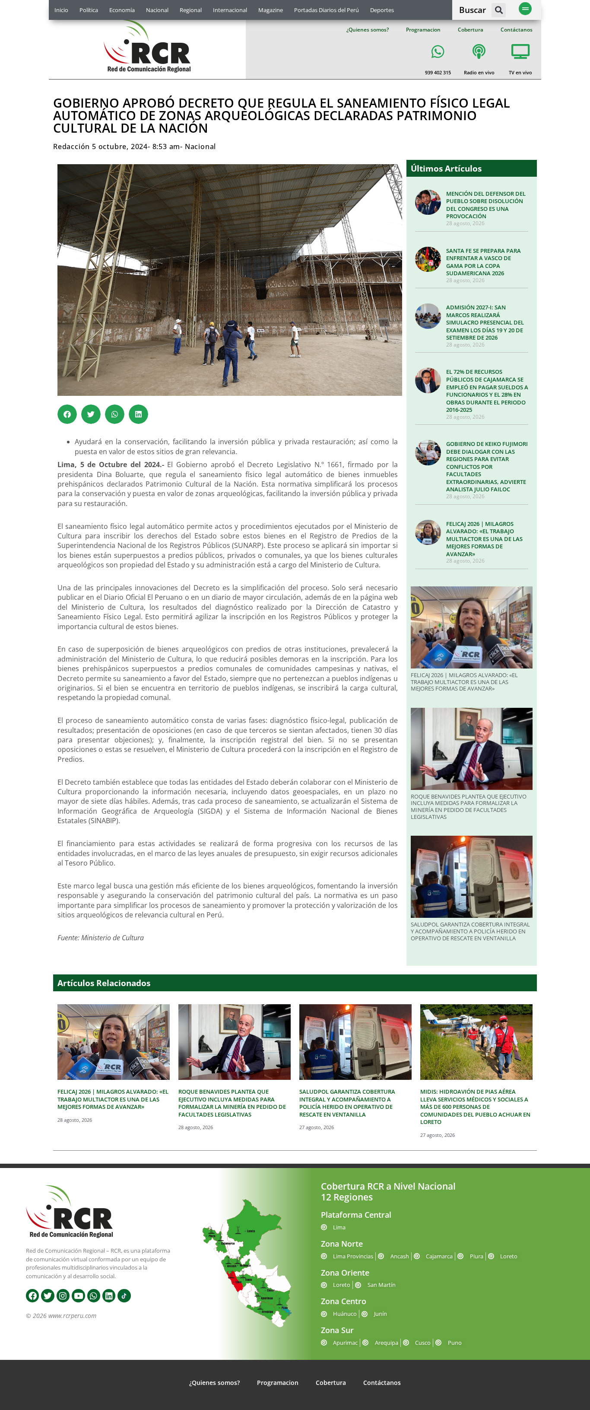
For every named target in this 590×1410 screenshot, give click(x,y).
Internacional (230, 10)
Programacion (423, 29)
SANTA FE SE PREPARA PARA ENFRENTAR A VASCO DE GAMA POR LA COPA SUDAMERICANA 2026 (483, 262)
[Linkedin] (108, 1295)
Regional (191, 10)
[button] (499, 10)
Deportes (382, 10)
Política (88, 10)
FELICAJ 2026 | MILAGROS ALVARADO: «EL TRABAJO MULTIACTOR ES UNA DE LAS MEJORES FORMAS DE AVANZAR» (484, 539)
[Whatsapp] (93, 1295)
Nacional (157, 10)
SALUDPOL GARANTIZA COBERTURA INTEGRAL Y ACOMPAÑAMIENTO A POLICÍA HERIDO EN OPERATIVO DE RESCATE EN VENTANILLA (470, 931)
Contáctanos (517, 29)
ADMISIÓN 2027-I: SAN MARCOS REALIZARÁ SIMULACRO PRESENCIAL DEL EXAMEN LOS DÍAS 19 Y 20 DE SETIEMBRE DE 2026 (485, 322)
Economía (122, 10)
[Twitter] (47, 1295)
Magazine (270, 10)
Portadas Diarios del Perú (326, 10)
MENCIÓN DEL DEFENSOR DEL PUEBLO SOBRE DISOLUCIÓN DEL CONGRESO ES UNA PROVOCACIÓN (486, 205)
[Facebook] (32, 1295)
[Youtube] (78, 1295)
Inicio (61, 10)
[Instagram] (63, 1295)
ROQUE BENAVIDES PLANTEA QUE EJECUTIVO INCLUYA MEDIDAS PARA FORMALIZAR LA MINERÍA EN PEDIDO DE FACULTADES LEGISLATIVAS (469, 807)
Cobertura (470, 29)
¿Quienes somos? (367, 29)
